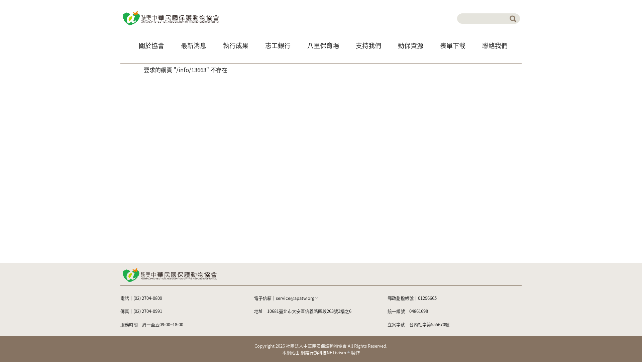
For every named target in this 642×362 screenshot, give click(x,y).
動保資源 (410, 45)
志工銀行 (278, 45)
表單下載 (452, 45)
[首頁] (170, 17)
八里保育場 (323, 45)
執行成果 (235, 45)
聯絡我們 (495, 45)
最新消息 (193, 45)
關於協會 (151, 45)
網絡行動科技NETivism (323, 352)
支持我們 (368, 45)
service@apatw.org (295, 298)
